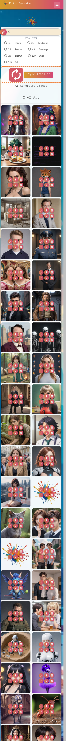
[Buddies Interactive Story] (47, 554)
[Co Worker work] (47, 616)
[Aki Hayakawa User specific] (15, 492)
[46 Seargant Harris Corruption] (47, 275)
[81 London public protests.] (15, 461)
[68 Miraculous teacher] (47, 399)
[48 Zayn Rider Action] (15, 306)
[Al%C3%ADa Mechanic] (47, 492)
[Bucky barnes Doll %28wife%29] (15, 554)
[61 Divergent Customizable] (47, 368)
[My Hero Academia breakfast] (15, 151)
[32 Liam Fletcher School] (15, 244)
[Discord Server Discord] (15, 678)
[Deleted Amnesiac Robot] (47, 647)
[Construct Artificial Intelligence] (15, 647)
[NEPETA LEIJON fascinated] (47, 120)
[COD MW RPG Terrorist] (15, 616)
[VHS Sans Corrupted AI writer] (47, 151)
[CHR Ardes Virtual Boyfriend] (47, 585)
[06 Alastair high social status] (47, 213)
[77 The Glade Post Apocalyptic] (15, 430)
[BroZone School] (47, 523)
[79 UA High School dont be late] (47, 430)
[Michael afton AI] (47, 182)
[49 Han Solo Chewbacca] (47, 306)
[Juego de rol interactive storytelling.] (15, 182)
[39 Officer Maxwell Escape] (47, 244)
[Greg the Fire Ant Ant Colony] (47, 709)
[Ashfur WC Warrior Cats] (15, 523)
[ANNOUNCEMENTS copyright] (47, 461)
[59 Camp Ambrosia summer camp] (15, 368)
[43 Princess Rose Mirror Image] (15, 275)
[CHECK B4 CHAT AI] (15, 585)
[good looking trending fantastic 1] (15, 213)
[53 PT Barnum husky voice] (15, 337)
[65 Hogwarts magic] (15, 399)
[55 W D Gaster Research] (47, 337)
